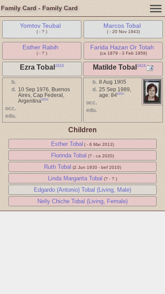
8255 (120, 93)
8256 (44, 99)
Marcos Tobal (122, 25)
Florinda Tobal (69, 155)
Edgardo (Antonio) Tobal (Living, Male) (82, 189)
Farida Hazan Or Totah (122, 47)
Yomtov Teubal (40, 25)
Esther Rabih (40, 47)
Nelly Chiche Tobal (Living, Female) (82, 201)
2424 (59, 65)
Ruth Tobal (57, 167)
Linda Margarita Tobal (75, 178)
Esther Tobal (67, 144)
